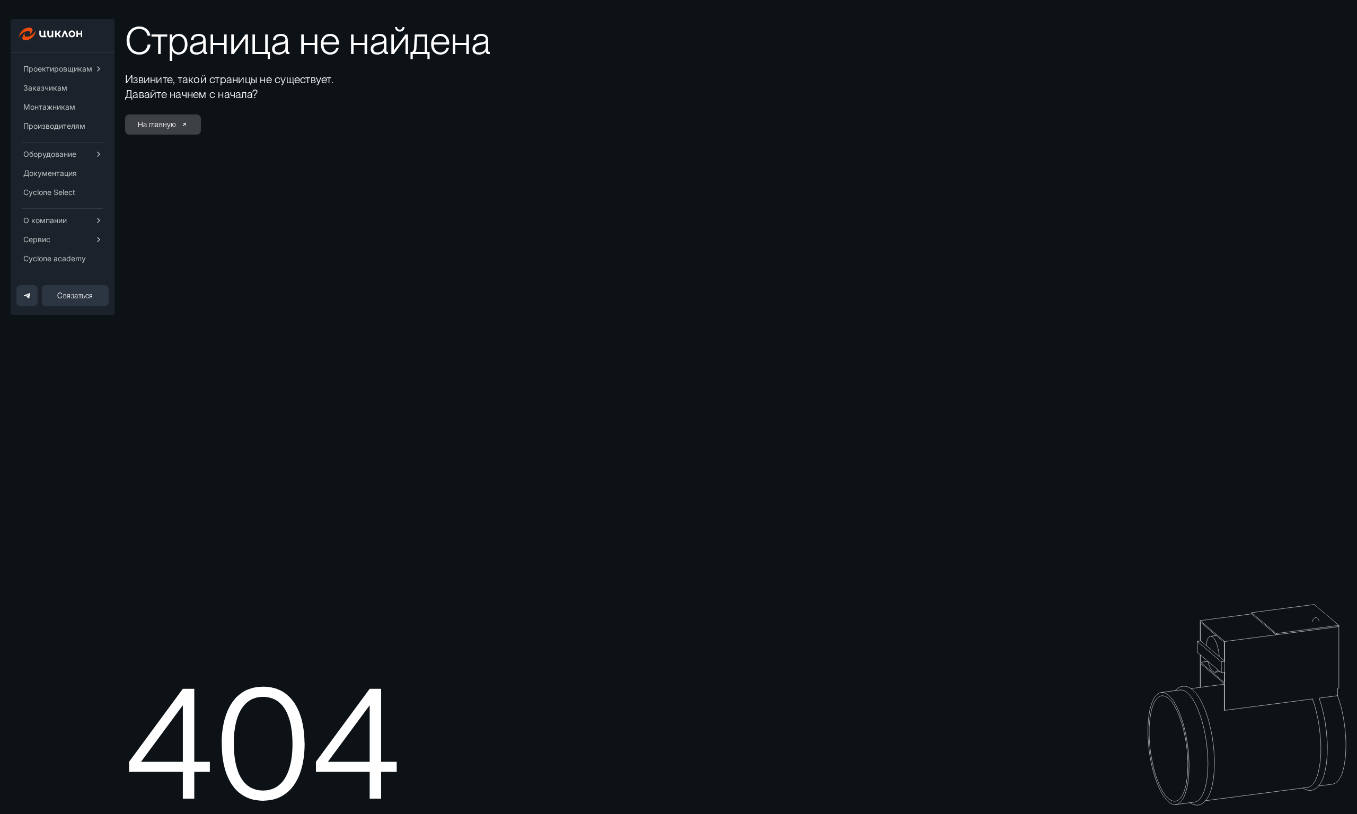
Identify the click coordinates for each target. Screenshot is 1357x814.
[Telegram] (27, 295)
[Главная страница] (52, 37)
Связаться (75, 295)
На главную (157, 124)
